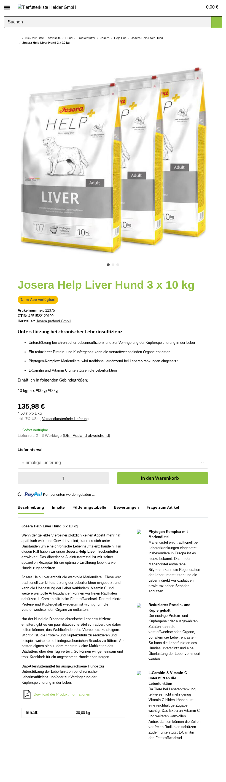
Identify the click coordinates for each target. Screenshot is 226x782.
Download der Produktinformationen (61, 694)
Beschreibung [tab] (30, 507)
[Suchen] (216, 22)
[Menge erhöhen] (103, 478)
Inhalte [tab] (57, 507)
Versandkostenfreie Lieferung (65, 419)
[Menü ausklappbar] (7, 5)
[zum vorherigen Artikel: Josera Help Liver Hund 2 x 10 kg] (191, 53)
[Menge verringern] (23, 478)
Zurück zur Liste (33, 38)
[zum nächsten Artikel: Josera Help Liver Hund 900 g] (202, 53)
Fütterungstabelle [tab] (89, 507)
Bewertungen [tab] (126, 507)
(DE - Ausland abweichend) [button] (86, 435)
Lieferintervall (31, 449)
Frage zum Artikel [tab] (164, 507)
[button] (190, 7)
